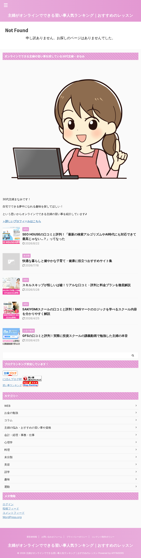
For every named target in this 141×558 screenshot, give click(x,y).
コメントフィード (14, 513)
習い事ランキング (12, 385)
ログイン (8, 504)
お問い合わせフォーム (51, 536)
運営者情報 (32, 536)
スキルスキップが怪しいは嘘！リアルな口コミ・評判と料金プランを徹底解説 (76, 285)
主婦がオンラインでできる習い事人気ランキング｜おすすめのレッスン (70, 15)
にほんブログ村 (12, 379)
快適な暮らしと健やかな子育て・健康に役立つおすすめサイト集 (67, 261)
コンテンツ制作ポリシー (103, 536)
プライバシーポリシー (77, 536)
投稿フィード (11, 508)
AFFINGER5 (117, 553)
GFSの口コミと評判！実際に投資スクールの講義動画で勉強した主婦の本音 (75, 336)
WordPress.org (12, 517)
